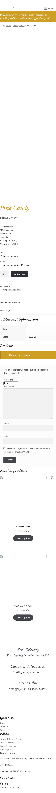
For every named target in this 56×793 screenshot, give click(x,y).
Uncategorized (19, 25)
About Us (4, 723)
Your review (9, 386)
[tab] (28, 303)
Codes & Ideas (14, 787)
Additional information (10, 302)
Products (4, 726)
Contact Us (5, 730)
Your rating (8, 379)
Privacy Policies (7, 742)
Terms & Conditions (9, 746)
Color (2, 252)
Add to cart (19, 274)
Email (6, 436)
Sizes (2, 261)
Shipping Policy (6, 749)
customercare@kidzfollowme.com (15, 771)
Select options (23, 538)
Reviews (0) (5, 310)
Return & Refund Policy (10, 739)
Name (6, 423)
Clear (26, 265)
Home (8, 25)
